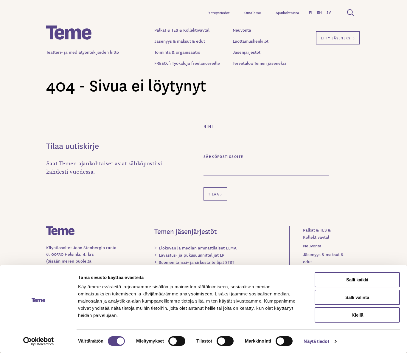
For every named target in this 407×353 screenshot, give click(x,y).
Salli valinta (357, 297)
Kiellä (357, 314)
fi (310, 12)
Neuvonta (242, 30)
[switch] (176, 341)
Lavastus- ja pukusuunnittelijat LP (191, 255)
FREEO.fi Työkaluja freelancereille (187, 63)
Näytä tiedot (316, 341)
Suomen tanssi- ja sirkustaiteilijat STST (196, 262)
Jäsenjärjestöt (246, 52)
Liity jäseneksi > (338, 38)
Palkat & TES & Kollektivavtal (181, 30)
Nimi (208, 126)
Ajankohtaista (287, 12)
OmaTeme (252, 12)
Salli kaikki (357, 279)
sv (329, 12)
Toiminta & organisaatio (177, 52)
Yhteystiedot (219, 12)
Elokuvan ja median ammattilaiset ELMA (198, 248)
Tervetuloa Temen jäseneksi (259, 63)
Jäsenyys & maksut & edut (179, 41)
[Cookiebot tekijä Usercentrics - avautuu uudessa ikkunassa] (39, 341)
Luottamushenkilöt (250, 41)
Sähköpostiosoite (223, 156)
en (319, 12)
